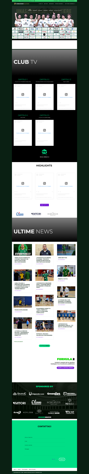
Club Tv (41, 3)
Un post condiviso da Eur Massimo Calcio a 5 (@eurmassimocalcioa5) (25, 108)
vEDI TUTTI (44, 205)
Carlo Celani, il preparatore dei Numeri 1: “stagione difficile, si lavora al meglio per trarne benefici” (22, 285)
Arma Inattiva (62, 257)
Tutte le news (44, 345)
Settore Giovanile (69, 3)
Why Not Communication (36, 472)
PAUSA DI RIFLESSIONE (21, 310)
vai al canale (44, 157)
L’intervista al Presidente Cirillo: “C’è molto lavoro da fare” (65, 325)
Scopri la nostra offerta (65, 367)
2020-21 (20, 290)
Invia (62, 459)
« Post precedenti (18, 341)
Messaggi (51, 3)
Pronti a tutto (63, 279)
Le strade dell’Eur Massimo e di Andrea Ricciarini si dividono (65, 301)
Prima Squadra (59, 3)
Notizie (46, 3)
